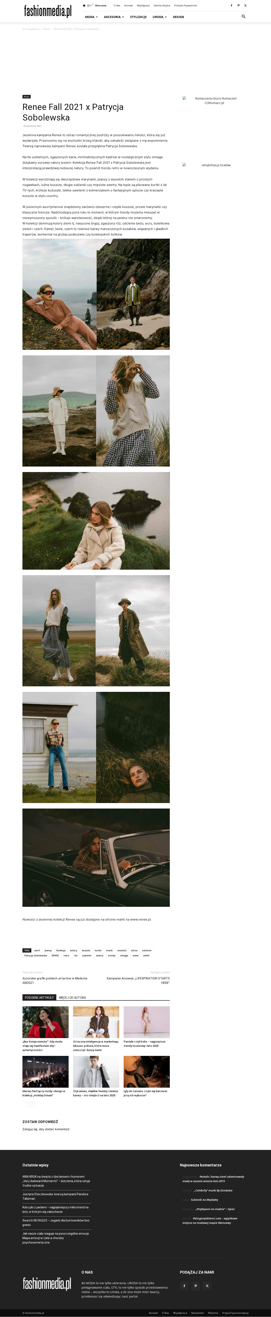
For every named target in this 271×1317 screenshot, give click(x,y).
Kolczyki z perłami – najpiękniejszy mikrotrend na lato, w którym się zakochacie (55, 1209)
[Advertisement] (135, 63)
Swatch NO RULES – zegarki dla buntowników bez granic (56, 1223)
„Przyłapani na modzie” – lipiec (215, 1209)
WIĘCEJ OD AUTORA (72, 997)
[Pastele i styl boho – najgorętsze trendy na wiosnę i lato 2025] (147, 1022)
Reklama (213, 1313)
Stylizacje (138, 17)
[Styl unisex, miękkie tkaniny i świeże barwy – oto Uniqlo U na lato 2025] (96, 1072)
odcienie (146, 950)
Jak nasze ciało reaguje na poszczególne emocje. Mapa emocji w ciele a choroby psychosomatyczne (56, 1238)
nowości (121, 950)
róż (75, 955)
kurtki (98, 950)
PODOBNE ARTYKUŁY (39, 997)
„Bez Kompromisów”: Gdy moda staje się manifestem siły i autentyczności (42, 1046)
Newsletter (197, 1313)
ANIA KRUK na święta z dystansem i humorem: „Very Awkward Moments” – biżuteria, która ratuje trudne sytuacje (56, 1181)
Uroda (158, 17)
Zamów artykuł (162, 5)
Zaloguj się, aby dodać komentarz (46, 1129)
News (46, 29)
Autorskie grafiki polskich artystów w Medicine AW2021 (54, 980)
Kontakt (128, 5)
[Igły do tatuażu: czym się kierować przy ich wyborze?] (147, 1072)
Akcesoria (112, 17)
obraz (134, 950)
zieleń (146, 955)
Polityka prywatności (185, 5)
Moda (89, 17)
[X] (245, 5)
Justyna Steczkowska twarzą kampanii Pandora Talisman (55, 1196)
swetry (99, 955)
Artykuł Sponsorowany (235, 1313)
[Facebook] (231, 5)
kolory (73, 950)
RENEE (55, 955)
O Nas (117, 5)
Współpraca (143, 5)
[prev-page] (25, 1104)
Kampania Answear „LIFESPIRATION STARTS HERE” (138, 980)
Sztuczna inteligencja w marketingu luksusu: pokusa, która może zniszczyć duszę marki (95, 1046)
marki (109, 950)
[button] (243, 17)
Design (178, 17)
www (135, 955)
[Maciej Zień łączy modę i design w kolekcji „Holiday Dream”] (45, 1072)
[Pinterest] (238, 5)
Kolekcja (60, 950)
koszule (86, 950)
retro (66, 955)
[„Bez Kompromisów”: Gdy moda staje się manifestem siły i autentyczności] (45, 1022)
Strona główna (30, 29)
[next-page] (32, 1104)
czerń (37, 950)
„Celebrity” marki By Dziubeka (213, 1190)
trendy (111, 955)
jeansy (48, 950)
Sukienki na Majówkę (204, 1200)
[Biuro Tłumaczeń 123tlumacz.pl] (214, 122)
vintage (124, 955)
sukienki (86, 955)
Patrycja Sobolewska (35, 955)
